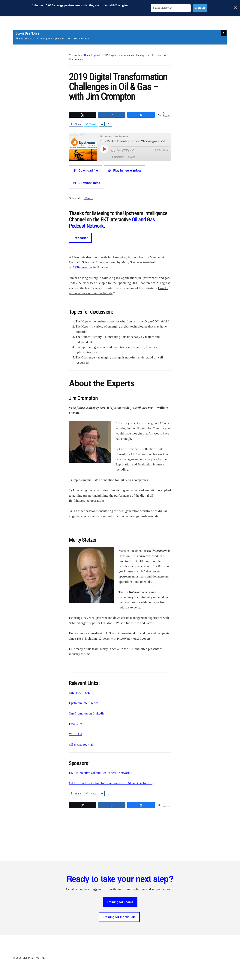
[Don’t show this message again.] (223, 33)
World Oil (75, 734)
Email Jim (75, 724)
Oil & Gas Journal (81, 744)
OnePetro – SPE (79, 692)
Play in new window (127, 170)
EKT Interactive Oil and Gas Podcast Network (99, 773)
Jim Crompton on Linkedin (87, 713)
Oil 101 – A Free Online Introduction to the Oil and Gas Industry (111, 783)
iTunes (88, 198)
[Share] (101, 124)
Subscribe (118, 157)
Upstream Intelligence (83, 703)
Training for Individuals (119, 917)
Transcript (80, 238)
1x (125, 150)
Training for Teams (120, 902)
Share (131, 157)
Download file (88, 170)
